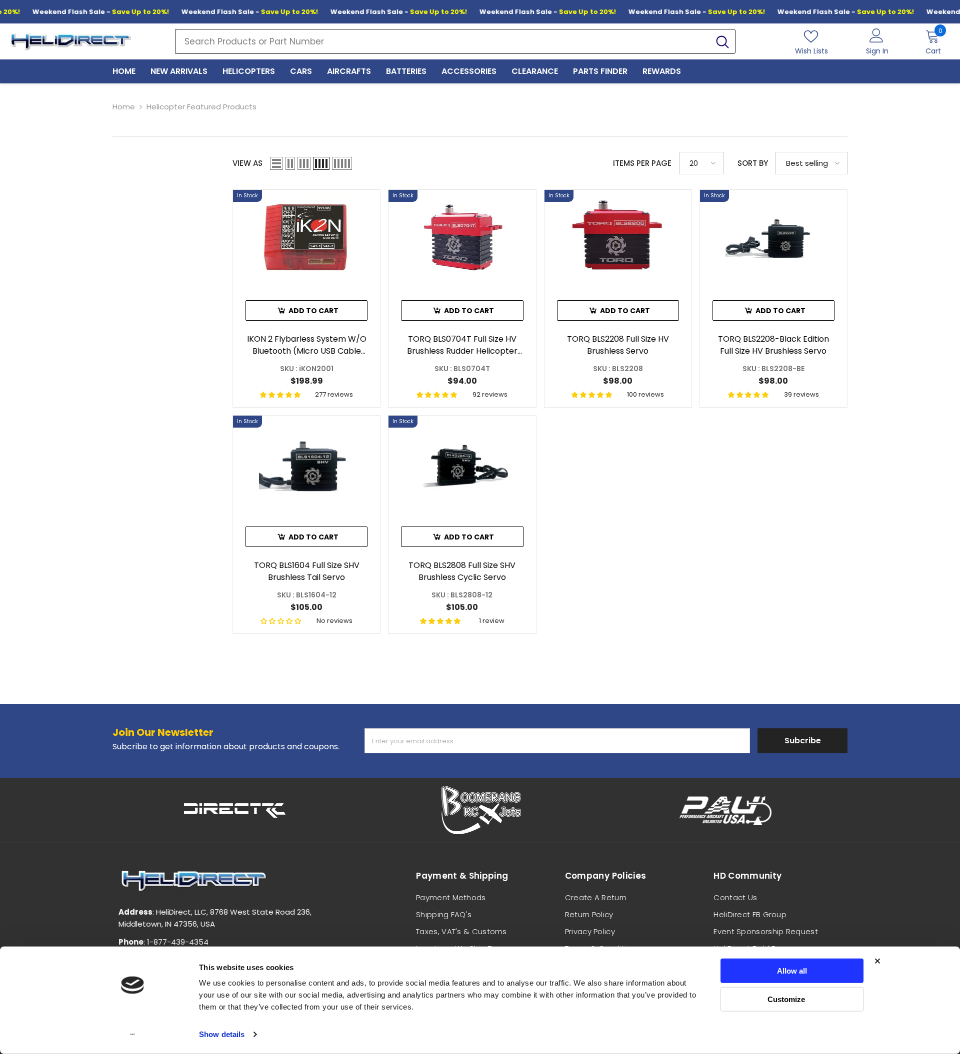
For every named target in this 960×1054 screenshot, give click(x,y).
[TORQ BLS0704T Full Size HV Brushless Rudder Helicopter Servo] (462, 237)
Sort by (753, 163)
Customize (786, 999)
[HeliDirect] (235, 810)
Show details (221, 1034)
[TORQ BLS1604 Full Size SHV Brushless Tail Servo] (306, 463)
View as (247, 163)
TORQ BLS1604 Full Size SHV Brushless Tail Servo (307, 571)
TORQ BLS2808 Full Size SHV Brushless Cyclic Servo (462, 571)
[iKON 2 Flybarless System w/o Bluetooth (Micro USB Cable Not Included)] (306, 237)
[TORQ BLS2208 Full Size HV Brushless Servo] (618, 237)
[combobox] (443, 41)
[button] (276, 163)
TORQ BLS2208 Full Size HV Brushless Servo (618, 345)
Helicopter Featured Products (201, 106)
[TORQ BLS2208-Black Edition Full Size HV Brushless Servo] (773, 237)
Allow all (792, 971)
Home (123, 106)
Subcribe (802, 740)
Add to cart (313, 311)
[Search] (456, 41)
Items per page (642, 163)
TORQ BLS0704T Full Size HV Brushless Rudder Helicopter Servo (462, 345)
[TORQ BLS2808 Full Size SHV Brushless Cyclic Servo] (462, 463)
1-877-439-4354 (177, 942)
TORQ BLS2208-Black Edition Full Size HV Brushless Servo (773, 345)
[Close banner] (877, 961)
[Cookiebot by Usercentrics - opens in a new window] (132, 1034)
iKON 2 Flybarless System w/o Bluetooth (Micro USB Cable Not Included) (306, 345)
